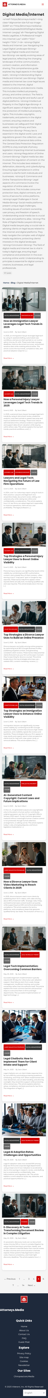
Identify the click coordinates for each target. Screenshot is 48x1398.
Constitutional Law (11, 705)
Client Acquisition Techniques (14, 870)
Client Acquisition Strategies (14, 1047)
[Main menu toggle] (42, 4)
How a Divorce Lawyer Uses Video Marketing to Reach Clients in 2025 (20, 885)
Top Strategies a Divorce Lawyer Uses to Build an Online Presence (24, 636)
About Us (24, 1330)
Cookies (24, 1361)
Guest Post (24, 1342)
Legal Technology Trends (30, 954)
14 (23, 1285)
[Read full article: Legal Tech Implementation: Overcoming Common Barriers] (24, 938)
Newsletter (24, 1365)
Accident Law (8, 394)
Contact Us (24, 1334)
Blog (13, 283)
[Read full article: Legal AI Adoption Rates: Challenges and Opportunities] (24, 1120)
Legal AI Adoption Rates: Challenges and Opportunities (22, 1153)
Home (6, 283)
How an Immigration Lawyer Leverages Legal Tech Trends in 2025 (23, 324)
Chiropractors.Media (24, 1376)
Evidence (24, 1221)
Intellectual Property (29, 783)
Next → (31, 1285)
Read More (8, 358)
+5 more (34, 472)
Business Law (8, 472)
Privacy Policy (24, 1353)
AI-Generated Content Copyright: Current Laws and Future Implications (21, 798)
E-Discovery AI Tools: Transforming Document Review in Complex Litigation (24, 1230)
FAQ (24, 1338)
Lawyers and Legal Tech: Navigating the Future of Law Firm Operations (21, 481)
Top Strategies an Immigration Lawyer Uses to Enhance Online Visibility (23, 714)
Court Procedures (10, 629)
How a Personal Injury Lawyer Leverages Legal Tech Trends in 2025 (23, 402)
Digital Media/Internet (11, 315)
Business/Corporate (22, 472)
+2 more (7, 1053)
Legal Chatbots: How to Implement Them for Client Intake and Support (20, 1061)
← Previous (9, 1279)
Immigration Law (27, 315)
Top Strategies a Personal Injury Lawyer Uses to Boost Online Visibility (23, 559)
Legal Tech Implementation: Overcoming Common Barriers (23, 967)
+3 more (37, 315)
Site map (24, 1357)
